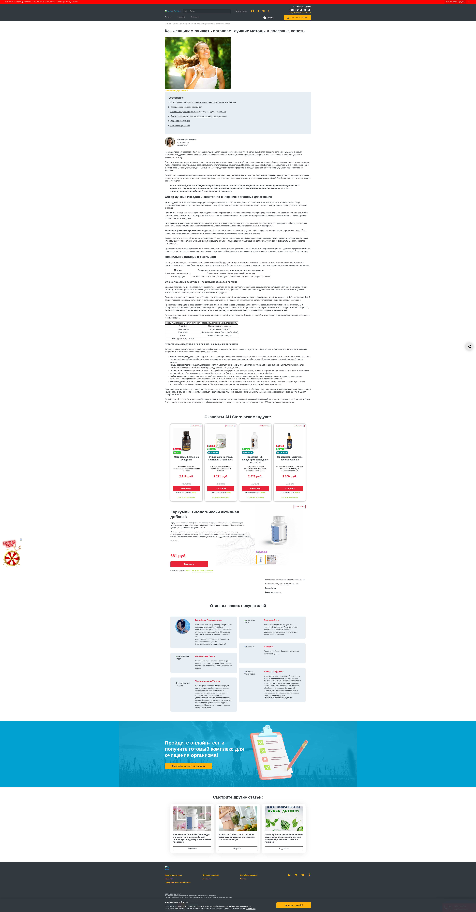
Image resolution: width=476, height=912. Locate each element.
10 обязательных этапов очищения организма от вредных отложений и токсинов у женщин (237, 837)
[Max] (252, 11)
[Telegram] (258, 11)
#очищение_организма (176, 91)
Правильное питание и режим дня (186, 107)
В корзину (186, 488)
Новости (168, 879)
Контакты (207, 879)
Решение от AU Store (180, 121)
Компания (195, 17)
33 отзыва (255, 484)
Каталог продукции (173, 875)
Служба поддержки (248, 875)
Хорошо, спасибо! (294, 905)
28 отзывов (221, 484)
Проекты (181, 17)
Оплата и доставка (211, 875)
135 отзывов (186, 484)
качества (277, 592)
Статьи (175, 24)
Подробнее (192, 849)
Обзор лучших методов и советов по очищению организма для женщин (203, 102)
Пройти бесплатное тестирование (188, 766)
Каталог (168, 17)
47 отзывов (290, 484)
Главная (168, 24)
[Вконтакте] (263, 11)
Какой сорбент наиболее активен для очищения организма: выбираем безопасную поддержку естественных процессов (192, 838)
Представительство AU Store (178, 882)
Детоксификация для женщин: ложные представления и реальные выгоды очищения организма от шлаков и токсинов (284, 838)
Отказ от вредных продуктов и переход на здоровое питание (198, 112)
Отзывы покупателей (180, 125)
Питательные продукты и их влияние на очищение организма (198, 116)
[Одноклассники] (269, 11)
